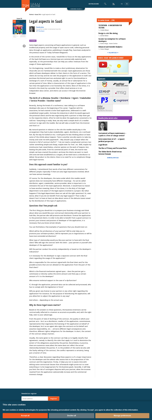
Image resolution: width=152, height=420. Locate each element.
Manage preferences (122, 416)
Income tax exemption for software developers (112, 40)
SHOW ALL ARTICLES (113, 158)
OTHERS (32, 41)
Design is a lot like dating (108, 33)
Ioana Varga (104, 43)
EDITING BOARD (94, 4)
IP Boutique (40, 31)
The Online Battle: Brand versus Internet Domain (110, 152)
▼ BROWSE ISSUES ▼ (76, 9)
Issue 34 (37, 14)
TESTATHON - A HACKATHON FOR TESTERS (110, 26)
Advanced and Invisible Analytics (110, 47)
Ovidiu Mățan (104, 30)
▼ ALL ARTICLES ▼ (113, 53)
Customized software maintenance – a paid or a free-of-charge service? (112, 134)
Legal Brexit (102, 144)
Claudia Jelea (40, 27)
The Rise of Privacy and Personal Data (112, 148)
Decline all (71, 416)
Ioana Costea (113, 43)
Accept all (25, 416)
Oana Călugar (104, 49)
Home (31, 14)
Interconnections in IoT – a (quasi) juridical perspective (111, 140)
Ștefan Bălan (104, 36)
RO (122, 4)
